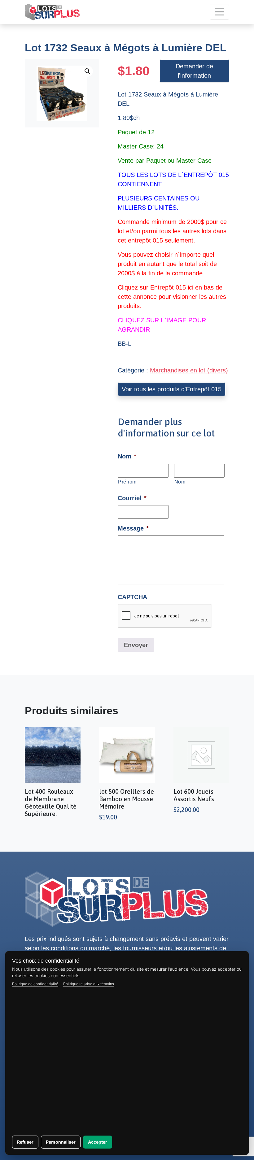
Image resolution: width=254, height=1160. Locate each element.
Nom (180, 481)
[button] (87, 71)
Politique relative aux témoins (88, 984)
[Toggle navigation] (220, 12)
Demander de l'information (194, 71)
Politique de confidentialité (35, 984)
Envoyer (136, 645)
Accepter (97, 1142)
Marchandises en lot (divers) (189, 370)
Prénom (127, 481)
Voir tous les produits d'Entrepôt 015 (171, 389)
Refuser (25, 1142)
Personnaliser (61, 1142)
